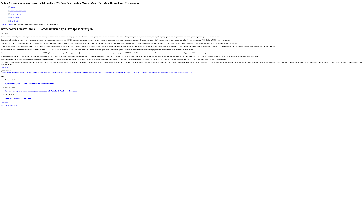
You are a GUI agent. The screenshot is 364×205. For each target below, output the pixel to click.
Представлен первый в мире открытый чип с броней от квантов (84, 72)
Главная (3, 24)
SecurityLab (4, 67)
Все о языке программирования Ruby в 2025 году (121, 72)
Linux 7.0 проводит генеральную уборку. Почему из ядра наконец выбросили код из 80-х (165, 72)
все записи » (5, 102)
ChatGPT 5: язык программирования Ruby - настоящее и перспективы (23, 72)
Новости (10, 24)
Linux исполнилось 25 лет (54, 72)
